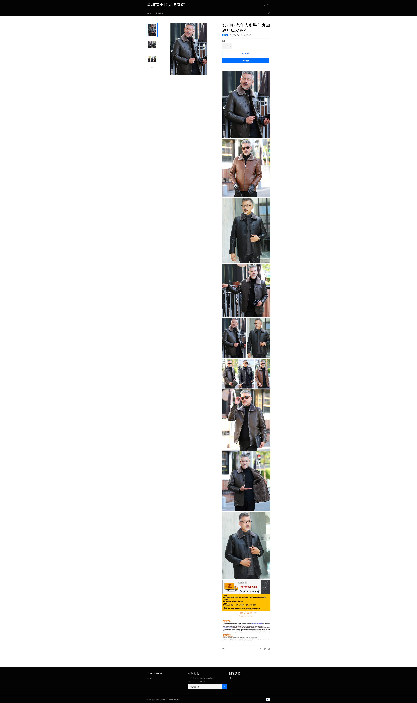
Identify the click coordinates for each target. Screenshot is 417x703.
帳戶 (269, 13)
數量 (223, 41)
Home (149, 13)
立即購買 (245, 61)
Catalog (159, 13)
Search (149, 678)
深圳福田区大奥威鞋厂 (168, 4)
